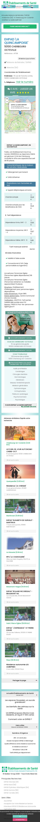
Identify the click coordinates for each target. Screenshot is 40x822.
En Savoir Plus (20, 820)
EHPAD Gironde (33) (11, 782)
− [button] (7, 101)
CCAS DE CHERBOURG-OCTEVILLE (20, 342)
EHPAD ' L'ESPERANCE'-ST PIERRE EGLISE (20, 629)
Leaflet (7, 131)
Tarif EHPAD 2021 (10, 809)
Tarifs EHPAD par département (20, 753)
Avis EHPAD (8, 801)
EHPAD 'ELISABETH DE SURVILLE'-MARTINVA (19, 521)
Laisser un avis (29, 407)
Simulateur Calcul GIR (20, 750)
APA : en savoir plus (20, 738)
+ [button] (7, 99)
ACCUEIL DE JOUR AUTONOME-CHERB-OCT (19, 450)
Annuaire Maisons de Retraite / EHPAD (15, 15)
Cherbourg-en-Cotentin (24, 17)
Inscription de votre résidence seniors (18, 803)
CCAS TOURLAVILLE (20, 354)
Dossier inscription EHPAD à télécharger (20, 741)
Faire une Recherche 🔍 (20, 26)
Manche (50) (8, 17)
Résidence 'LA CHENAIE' (16, 486)
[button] (6, 114)
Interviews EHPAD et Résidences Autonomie (20, 806)
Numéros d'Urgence (20, 733)
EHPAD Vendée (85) (11, 793)
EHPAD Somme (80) (11, 790)
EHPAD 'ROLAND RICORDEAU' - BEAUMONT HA (19, 592)
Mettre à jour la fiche (27, 59)
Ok (20, 816)
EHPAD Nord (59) (10, 785)
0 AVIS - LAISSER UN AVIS (21, 90)
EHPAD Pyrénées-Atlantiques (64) (16, 787)
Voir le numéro (24, 82)
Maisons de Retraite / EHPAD (19, 62)
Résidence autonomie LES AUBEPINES (17, 665)
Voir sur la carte (13, 460)
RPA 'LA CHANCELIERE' (15, 557)
